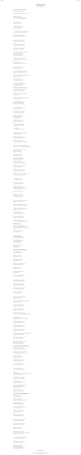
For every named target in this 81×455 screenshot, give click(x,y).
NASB (78, 0)
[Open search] (79, 0)
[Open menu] (0, 0)
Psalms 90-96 (40, 6)
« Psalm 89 (38, 6)
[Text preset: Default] (3, 0)
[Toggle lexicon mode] (76, 0)
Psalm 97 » (43, 6)
